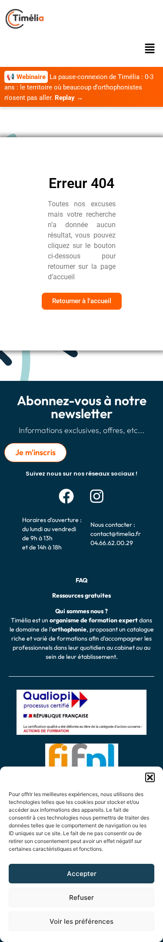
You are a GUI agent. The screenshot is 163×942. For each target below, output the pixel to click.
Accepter (81, 873)
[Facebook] (66, 496)
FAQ (81, 580)
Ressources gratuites (81, 595)
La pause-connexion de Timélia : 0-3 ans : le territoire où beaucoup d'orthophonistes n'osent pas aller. (78, 87)
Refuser (81, 897)
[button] (150, 777)
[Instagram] (97, 496)
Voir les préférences (81, 921)
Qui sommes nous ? (81, 611)
